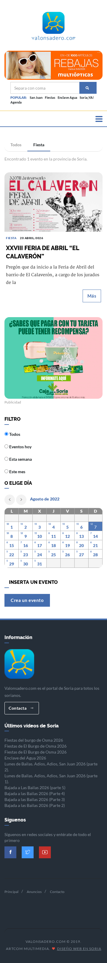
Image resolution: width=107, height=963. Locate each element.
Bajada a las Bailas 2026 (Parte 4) (34, 793)
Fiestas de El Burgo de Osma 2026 (35, 746)
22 (11, 554)
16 (25, 545)
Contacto (57, 891)
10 (39, 536)
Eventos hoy (20, 446)
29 (11, 563)
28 (95, 554)
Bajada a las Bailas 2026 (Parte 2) (34, 805)
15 (11, 545)
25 (53, 554)
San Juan (36, 97)
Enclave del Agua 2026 (25, 757)
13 (81, 536)
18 (53, 545)
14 (95, 536)
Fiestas (50, 97)
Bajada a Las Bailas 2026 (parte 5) (34, 787)
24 (39, 554)
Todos (15, 144)
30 (25, 563)
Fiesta (38, 144)
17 (39, 545)
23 (25, 554)
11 (53, 536)
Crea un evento (27, 600)
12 (67, 536)
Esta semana (20, 459)
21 (95, 545)
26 (67, 554)
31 (39, 563)
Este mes (16, 471)
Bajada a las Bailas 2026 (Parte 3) (34, 799)
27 (81, 554)
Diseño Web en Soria (79, 948)
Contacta (18, 708)
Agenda (16, 102)
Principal (11, 891)
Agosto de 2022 (44, 498)
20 (81, 545)
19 (67, 545)
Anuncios (34, 891)
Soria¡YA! (87, 97)
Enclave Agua (67, 97)
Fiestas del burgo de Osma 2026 (33, 740)
